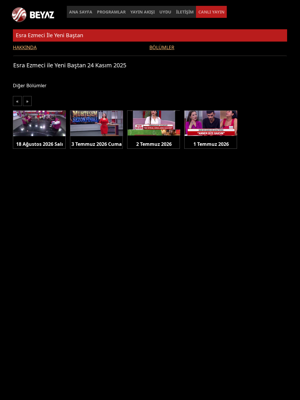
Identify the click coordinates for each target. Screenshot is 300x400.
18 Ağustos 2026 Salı (39, 144)
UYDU (165, 12)
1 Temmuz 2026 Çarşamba (211, 144)
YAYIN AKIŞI (142, 12)
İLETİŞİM (185, 12)
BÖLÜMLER (161, 47)
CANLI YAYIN (211, 12)
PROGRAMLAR (111, 12)
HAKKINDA (25, 47)
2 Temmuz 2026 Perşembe (154, 144)
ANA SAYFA (80, 12)
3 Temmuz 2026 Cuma (96, 144)
